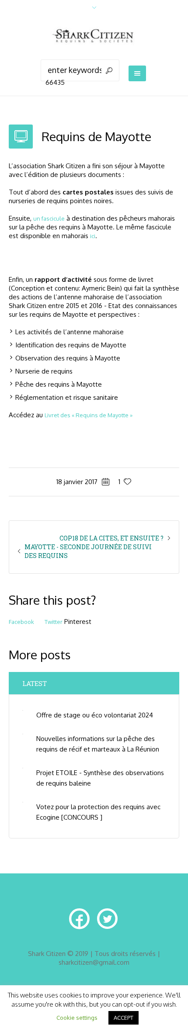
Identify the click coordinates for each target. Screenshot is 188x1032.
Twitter (54, 621)
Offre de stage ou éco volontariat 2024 (94, 715)
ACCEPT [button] (123, 1017)
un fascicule (49, 218)
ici (92, 235)
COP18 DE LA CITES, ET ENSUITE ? (111, 538)
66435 (55, 82)
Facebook (21, 621)
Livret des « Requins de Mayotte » (88, 415)
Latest (34, 683)
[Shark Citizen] (94, 37)
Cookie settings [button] (76, 1017)
